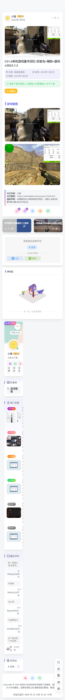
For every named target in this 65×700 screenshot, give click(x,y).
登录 (33, 247)
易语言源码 (19, 72)
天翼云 (12, 90)
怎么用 (11, 601)
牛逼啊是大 (13, 620)
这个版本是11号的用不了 (13, 639)
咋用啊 (11, 583)
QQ (17, 258)
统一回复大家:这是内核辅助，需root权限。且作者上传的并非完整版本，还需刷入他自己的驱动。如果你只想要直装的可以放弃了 (13, 564)
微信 (34, 258)
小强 (13, 16)
